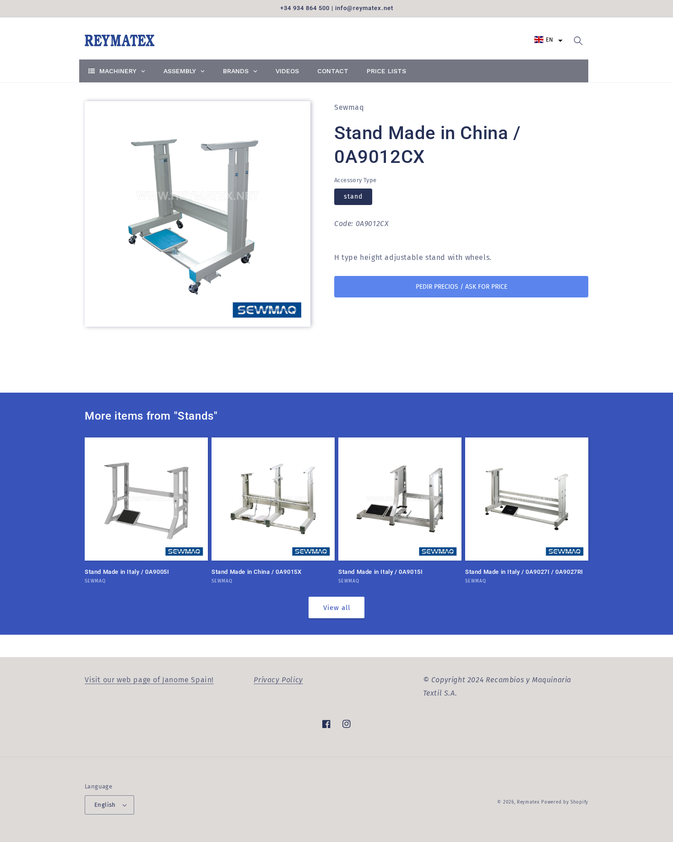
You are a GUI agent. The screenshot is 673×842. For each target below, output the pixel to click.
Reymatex (528, 802)
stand (353, 197)
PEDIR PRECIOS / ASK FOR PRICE (461, 287)
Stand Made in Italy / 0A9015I (380, 571)
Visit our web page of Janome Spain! (149, 679)
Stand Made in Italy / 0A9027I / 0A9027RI (524, 571)
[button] (548, 40)
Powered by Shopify (564, 802)
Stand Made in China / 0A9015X (256, 571)
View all (336, 608)
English (105, 804)
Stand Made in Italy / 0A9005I (127, 571)
